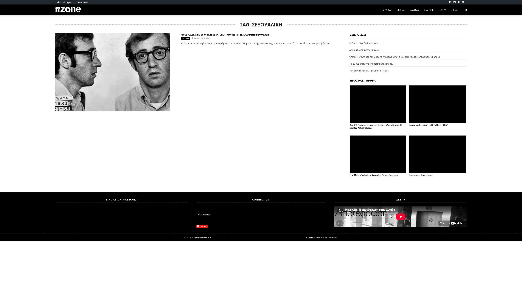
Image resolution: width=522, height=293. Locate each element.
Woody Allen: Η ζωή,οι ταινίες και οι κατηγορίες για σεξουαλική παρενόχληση (225, 34)
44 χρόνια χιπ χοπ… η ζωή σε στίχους (369, 70)
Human (443, 10)
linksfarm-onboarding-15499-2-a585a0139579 (428, 125)
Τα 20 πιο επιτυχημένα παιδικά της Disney (371, 63)
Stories (387, 10)
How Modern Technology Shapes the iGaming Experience (374, 175)
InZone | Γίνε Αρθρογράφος (363, 43)
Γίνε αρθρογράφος (65, 2)
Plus (455, 10)
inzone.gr (321, 237)
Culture (429, 10)
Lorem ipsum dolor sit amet (421, 175)
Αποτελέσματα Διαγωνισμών (200, 237)
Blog (186, 237)
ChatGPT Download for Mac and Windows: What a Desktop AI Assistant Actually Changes (394, 56)
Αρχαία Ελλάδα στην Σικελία (364, 49)
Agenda (414, 10)
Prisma (401, 10)
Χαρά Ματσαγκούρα (201, 38)
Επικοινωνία (83, 2)
